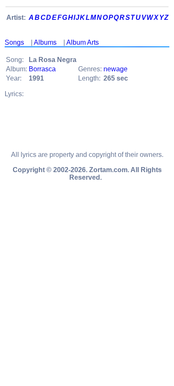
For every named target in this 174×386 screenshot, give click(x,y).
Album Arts (82, 42)
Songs (14, 42)
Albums (45, 42)
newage (115, 69)
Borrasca (42, 69)
